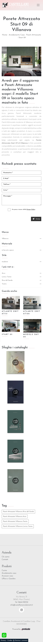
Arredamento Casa (17, 35)
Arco (3, 273)
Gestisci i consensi (21, 640)
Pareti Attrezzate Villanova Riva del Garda (18, 511)
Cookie (9, 640)
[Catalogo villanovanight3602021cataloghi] (15, 392)
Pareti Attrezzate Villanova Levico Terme (17, 526)
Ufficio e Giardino (8, 579)
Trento (4, 284)
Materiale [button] (7, 244)
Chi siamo (5, 557)
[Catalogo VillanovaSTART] (15, 481)
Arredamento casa (9, 573)
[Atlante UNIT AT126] (32, 302)
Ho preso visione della (23, 209)
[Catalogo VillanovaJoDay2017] (15, 422)
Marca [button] (5, 232)
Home (4, 35)
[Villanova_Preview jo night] (15, 362)
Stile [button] (4, 255)
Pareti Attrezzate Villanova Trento (15, 521)
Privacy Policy (31, 209)
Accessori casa (7, 576)
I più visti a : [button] (8, 267)
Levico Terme (6, 277)
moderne (5, 262)
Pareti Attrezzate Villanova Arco (14, 516)
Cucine (4, 570)
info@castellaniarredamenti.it (21, 605)
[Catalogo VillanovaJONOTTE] (15, 451)
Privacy (3, 640)
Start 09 (22, 38)
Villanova (5, 238)
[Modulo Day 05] (32, 326)
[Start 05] (11, 326)
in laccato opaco (8, 250)
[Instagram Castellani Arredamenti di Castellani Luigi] (21, 609)
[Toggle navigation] (38, 5)
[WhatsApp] (4, 635)
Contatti (5, 560)
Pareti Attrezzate (33, 35)
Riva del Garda (7, 280)
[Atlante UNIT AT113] (11, 302)
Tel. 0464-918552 (21, 602)
